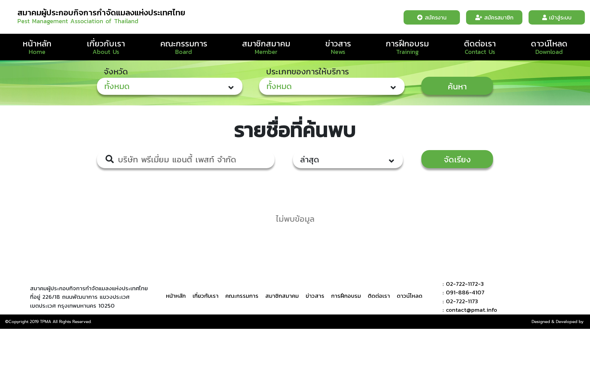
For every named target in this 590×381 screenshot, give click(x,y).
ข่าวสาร (338, 43)
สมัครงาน (435, 17)
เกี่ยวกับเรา (106, 43)
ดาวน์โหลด (549, 43)
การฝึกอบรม (407, 43)
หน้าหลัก (37, 43)
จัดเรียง (457, 159)
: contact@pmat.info (468, 310)
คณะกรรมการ (183, 43)
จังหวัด (116, 71)
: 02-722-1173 (459, 301)
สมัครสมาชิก (498, 17)
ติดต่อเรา (480, 43)
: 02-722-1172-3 (462, 284)
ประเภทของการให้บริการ (307, 71)
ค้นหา (457, 86)
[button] (169, 86)
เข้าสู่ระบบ (559, 17)
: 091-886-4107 (462, 292)
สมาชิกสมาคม (266, 43)
